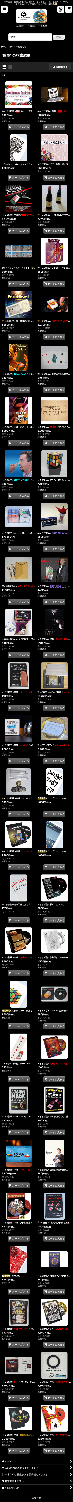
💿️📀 (54, 4)
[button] (4, 9)
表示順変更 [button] (62, 66)
